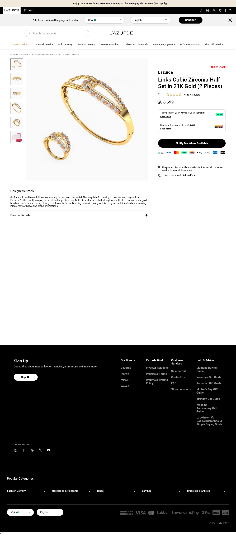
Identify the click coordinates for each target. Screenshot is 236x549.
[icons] (15, 451)
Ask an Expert (189, 175)
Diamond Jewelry (43, 44)
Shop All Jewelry (214, 44)
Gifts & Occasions (190, 44)
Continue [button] (190, 20)
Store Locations (181, 389)
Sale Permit (178, 371)
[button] (79, 191)
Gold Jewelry (65, 44)
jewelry (24, 54)
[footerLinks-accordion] (28, 491)
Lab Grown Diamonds (136, 44)
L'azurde (14, 54)
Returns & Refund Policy (157, 381)
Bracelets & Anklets (198, 490)
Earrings (147, 490)
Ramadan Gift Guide (208, 383)
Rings (100, 490)
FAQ (173, 383)
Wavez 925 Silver (110, 44)
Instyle (125, 374)
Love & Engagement (164, 44)
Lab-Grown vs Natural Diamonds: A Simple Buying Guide (209, 421)
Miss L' (125, 380)
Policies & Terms (156, 374)
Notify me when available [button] (192, 143)
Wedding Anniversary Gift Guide (206, 408)
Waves (125, 386)
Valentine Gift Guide (208, 377)
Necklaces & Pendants (65, 490)
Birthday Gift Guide (208, 398)
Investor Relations (157, 367)
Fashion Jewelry (87, 44)
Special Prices (21, 44)
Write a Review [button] (191, 94)
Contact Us (178, 377)
